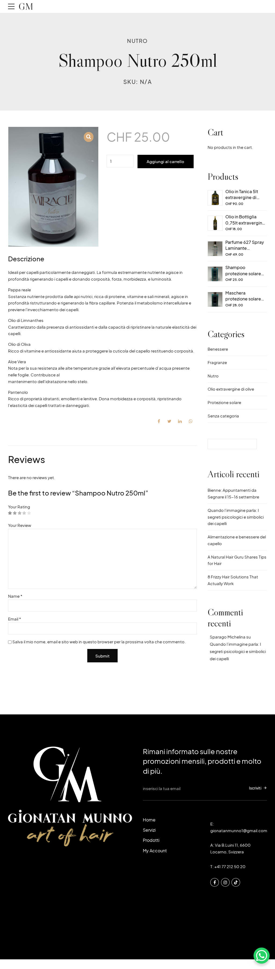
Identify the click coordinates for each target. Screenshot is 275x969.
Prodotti (151, 840)
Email (14, 618)
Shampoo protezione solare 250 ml (243, 273)
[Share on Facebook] (158, 421)
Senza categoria (223, 415)
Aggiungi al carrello (165, 161)
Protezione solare (224, 402)
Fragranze (217, 362)
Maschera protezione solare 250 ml (243, 299)
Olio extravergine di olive (231, 388)
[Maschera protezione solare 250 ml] (215, 299)
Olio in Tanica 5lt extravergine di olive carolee (241, 197)
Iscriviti (255, 788)
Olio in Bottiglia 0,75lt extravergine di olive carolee (245, 223)
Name (15, 596)
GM (26, 6)
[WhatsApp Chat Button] (262, 956)
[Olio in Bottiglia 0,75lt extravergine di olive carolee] (215, 223)
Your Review (19, 525)
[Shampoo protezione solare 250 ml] (215, 273)
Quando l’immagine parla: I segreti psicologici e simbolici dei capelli (236, 517)
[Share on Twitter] (169, 421)
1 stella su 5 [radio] (10, 513)
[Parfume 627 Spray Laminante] (215, 248)
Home (149, 820)
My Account (155, 850)
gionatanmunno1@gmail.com (238, 830)
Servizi (149, 830)
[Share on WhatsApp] (190, 421)
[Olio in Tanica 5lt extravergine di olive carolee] (215, 197)
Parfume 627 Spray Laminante (244, 245)
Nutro (137, 40)
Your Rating (19, 506)
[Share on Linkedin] (180, 421)
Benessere (218, 348)
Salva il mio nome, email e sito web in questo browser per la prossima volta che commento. (99, 641)
